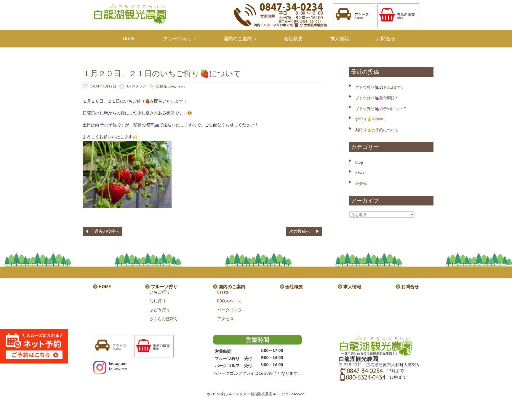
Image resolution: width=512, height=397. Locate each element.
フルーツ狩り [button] (178, 39)
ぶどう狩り (159, 310)
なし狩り (157, 301)
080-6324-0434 (365, 377)
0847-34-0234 (365, 370)
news (181, 86)
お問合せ (385, 39)
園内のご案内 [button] (238, 39)
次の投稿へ (299, 231)
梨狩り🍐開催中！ (371, 119)
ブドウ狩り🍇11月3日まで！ (380, 87)
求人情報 (339, 39)
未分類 (361, 183)
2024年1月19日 (103, 86)
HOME (129, 39)
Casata (223, 292)
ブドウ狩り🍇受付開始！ (377, 98)
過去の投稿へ (107, 231)
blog (171, 86)
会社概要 (293, 39)
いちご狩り (159, 292)
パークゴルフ (229, 310)
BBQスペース (229, 301)
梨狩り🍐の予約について (377, 130)
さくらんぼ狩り (163, 318)
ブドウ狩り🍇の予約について (380, 108)
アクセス (225, 318)
